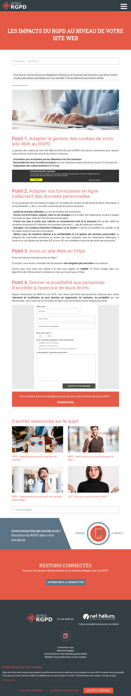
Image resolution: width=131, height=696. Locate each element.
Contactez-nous (65, 402)
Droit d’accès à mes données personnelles (65, 654)
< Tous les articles (23, 509)
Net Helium (14, 6)
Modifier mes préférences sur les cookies (65, 657)
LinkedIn (65, 636)
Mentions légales (65, 650)
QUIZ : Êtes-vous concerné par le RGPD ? (88, 496)
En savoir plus (9, 680)
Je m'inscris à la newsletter (65, 582)
